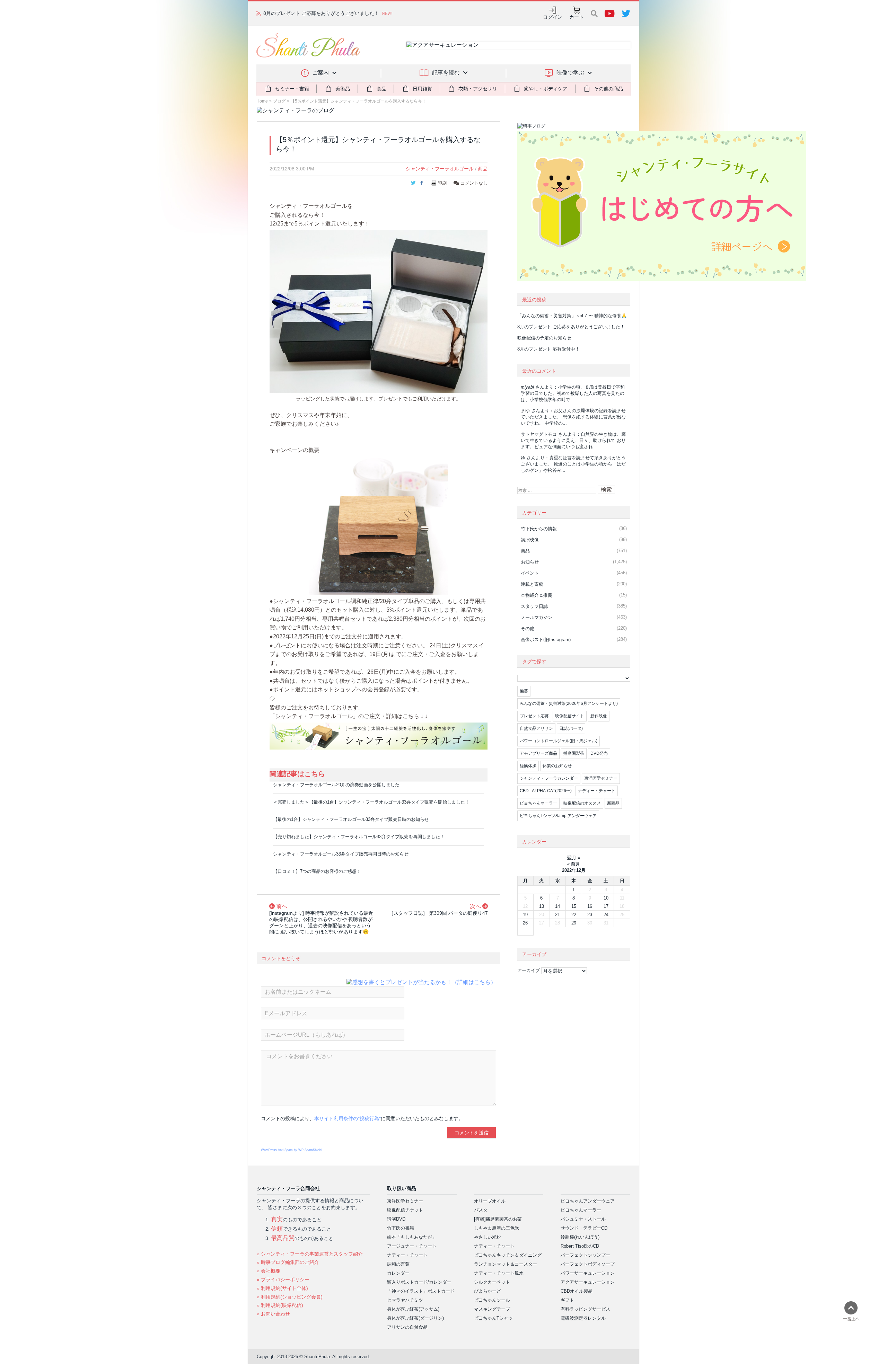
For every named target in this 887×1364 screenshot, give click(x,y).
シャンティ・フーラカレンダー (549, 778)
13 (541, 906)
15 (573, 906)
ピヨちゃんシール (492, 1300)
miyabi (527, 387)
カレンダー (398, 1273)
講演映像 (530, 539)
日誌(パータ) (571, 728)
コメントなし (473, 183)
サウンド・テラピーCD (584, 1228)
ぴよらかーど (487, 1291)
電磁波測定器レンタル (583, 1318)
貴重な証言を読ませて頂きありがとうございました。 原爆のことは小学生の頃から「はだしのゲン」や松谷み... (573, 464)
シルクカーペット (492, 1282)
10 (606, 898)
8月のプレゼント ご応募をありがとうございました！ (571, 326)
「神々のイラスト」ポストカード (421, 1291)
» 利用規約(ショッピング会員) (290, 1297)
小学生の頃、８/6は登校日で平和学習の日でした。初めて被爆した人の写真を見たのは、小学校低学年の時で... (573, 393)
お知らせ (530, 562)
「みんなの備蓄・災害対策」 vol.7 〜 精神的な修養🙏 (572, 315)
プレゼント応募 (534, 716)
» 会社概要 (268, 1271)
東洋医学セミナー (600, 778)
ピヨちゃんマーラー (538, 803)
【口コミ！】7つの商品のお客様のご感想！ (317, 871)
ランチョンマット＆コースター (505, 1264)
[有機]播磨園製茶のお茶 (498, 1219)
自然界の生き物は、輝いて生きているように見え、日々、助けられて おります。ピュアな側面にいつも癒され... (573, 440)
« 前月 (573, 864)
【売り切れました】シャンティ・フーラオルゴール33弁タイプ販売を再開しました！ (359, 836)
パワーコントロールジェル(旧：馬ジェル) (558, 740)
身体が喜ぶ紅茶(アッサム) (413, 1309)
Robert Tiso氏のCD (580, 1246)
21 (557, 914)
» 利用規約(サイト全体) (282, 1288)
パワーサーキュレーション (588, 1273)
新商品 (613, 803)
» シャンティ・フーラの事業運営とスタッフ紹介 (310, 1254)
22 (573, 914)
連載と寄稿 (532, 584)
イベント (530, 573)
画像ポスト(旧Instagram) (546, 639)
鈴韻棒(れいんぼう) (580, 1237)
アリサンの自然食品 (407, 1327)
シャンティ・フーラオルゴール (440, 168)
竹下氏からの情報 (539, 528)
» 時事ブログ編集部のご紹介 (288, 1262)
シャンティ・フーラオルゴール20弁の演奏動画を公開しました (336, 784)
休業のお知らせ (557, 765)
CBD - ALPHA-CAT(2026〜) (546, 790)
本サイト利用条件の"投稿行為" (347, 1118)
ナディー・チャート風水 (499, 1273)
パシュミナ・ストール (583, 1219)
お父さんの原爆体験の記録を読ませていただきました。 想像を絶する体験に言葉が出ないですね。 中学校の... (573, 417)
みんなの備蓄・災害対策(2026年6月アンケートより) (569, 703)
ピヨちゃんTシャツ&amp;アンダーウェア (558, 815)
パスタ (481, 1210)
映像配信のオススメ (582, 803)
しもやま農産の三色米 (496, 1228)
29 (573, 922)
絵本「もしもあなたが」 (412, 1237)
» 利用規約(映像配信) (280, 1305)
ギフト (567, 1300)
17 (606, 906)
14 (557, 906)
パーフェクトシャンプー (585, 1255)
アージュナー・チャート (412, 1246)
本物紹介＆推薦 (536, 595)
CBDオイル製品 (576, 1291)
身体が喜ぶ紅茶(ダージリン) (415, 1318)
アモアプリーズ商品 (538, 753)
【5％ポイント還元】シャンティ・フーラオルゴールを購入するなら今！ (358, 101)
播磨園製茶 (573, 753)
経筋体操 (528, 765)
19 (525, 914)
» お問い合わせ (273, 1314)
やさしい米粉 (487, 1237)
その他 (527, 628)
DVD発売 (599, 753)
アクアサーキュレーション (588, 1282)
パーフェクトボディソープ (588, 1264)
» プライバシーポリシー (283, 1279)
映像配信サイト (569, 716)
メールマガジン (536, 617)
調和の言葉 (398, 1264)
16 (589, 906)
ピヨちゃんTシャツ (493, 1318)
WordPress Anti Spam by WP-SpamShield (291, 1150)
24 (606, 914)
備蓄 (524, 691)
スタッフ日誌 (534, 606)
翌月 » (573, 857)
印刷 (442, 183)
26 (525, 922)
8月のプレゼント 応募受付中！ (548, 349)
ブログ (279, 101)
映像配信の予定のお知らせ (292, 13)
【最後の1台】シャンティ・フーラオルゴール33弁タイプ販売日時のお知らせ (351, 819)
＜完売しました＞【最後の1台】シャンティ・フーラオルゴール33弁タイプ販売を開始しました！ (371, 802)
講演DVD (396, 1219)
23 (589, 914)
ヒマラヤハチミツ (405, 1300)
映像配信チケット (405, 1210)
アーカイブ (528, 970)
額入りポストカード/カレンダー (419, 1282)
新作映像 (598, 716)
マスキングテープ (492, 1309)
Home (262, 101)
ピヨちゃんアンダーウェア (588, 1201)
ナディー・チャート (596, 790)
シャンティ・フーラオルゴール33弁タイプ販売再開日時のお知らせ (341, 854)
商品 (483, 168)
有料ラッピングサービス (585, 1309)
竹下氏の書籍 (400, 1228)
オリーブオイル (490, 1201)
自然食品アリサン (536, 728)
